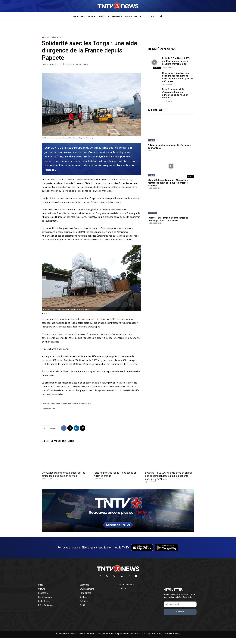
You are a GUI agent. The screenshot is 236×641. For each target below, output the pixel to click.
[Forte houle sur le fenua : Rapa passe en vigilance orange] (118, 458)
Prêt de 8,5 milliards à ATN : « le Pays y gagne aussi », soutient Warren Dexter (176, 61)
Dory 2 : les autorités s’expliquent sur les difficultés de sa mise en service (175, 93)
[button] (161, 16)
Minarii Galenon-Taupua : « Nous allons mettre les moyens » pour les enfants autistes (168, 183)
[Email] (82, 428)
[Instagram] (107, 576)
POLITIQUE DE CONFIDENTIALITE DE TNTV (102, 634)
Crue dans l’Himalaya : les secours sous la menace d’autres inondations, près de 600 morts (177, 77)
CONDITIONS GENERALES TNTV (131, 634)
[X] (70, 428)
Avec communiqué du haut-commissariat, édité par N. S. (67, 403)
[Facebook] (64, 428)
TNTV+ (122, 588)
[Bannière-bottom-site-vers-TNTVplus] (118, 531)
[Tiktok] (129, 576)
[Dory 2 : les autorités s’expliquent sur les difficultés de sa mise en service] (154, 94)
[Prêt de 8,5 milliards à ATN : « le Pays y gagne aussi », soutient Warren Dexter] (154, 62)
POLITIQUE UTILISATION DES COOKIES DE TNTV (161, 634)
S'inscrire (180, 612)
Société (62, 37)
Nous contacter (126, 584)
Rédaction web (49, 408)
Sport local (152, 213)
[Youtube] (136, 576)
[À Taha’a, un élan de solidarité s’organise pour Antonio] (171, 131)
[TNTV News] (118, 569)
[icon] (43, 37)
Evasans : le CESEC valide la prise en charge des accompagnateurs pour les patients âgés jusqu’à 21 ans (168, 476)
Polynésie (51, 37)
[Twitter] (114, 576)
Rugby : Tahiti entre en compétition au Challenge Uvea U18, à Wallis (168, 219)
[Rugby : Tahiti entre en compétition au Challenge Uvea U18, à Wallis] (171, 203)
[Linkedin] (76, 428)
